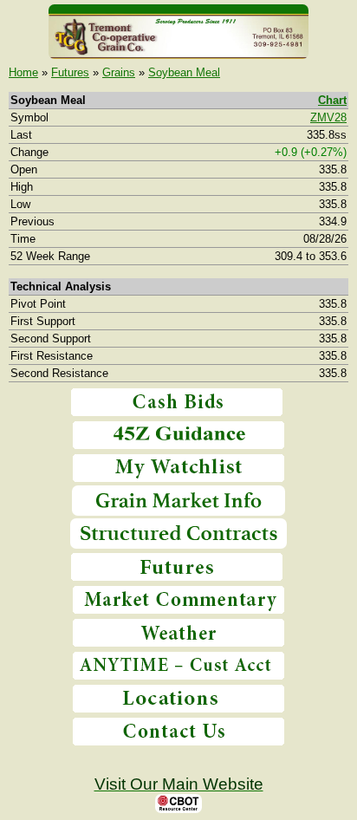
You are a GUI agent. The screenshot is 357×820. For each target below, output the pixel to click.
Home (23, 72)
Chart (332, 100)
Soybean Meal (184, 72)
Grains (118, 72)
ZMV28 (328, 117)
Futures (70, 72)
